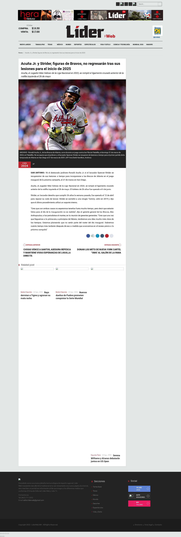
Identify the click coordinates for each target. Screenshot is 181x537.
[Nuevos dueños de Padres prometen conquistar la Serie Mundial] (72, 278)
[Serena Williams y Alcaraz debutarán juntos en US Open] (107, 360)
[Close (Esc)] (1, 533)
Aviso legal (148, 525)
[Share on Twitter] (93, 236)
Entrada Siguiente (111, 245)
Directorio (138, 525)
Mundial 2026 (138, 44)
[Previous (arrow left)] (1, 536)
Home (20, 53)
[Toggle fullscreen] (6, 533)
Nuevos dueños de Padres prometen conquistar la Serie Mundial (71, 295)
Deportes (78, 44)
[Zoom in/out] (8, 533)
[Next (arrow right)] (3, 536)
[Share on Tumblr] (102, 236)
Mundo (68, 44)
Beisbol (23, 292)
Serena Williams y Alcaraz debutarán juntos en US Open (105, 458)
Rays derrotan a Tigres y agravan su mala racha (35, 295)
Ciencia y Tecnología (121, 44)
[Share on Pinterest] (107, 236)
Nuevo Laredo (25, 44)
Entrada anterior (33, 245)
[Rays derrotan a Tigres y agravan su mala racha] (37, 278)
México (60, 44)
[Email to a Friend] (111, 236)
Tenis (99, 455)
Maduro (149, 44)
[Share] (3, 533)
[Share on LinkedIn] (97, 236)
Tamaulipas (40, 44)
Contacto (158, 525)
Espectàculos (98, 508)
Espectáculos (90, 44)
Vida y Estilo (105, 44)
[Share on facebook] (88, 236)
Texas (50, 44)
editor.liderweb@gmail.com (33, 500)
